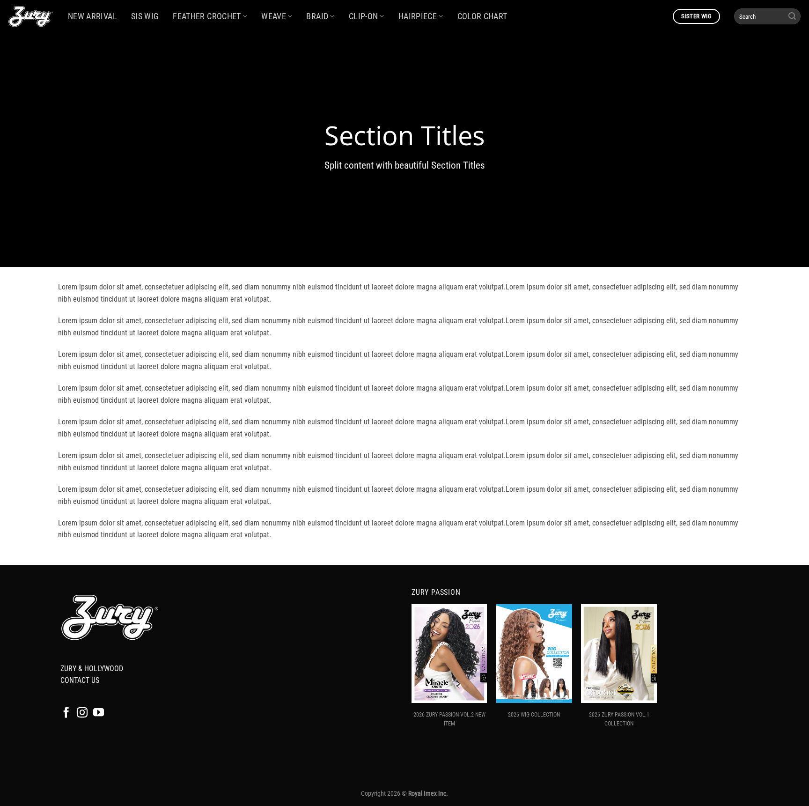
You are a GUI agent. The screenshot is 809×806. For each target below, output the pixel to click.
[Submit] (792, 16)
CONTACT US (79, 680)
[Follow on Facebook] (66, 713)
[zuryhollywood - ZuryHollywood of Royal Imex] (30, 16)
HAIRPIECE (417, 16)
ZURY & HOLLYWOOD (91, 668)
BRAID (317, 16)
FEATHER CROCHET (207, 16)
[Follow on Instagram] (82, 713)
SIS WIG (145, 16)
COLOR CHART (482, 16)
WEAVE (273, 16)
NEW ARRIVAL (92, 16)
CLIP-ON (363, 16)
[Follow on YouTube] (98, 713)
